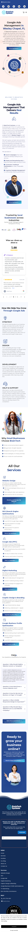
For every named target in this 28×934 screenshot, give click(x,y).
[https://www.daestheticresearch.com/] (14, 229)
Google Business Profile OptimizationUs (12, 886)
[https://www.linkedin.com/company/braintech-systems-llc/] (19, 6)
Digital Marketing (6, 881)
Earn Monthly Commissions (8, 891)
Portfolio (3, 858)
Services (3, 855)
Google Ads (4, 878)
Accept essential (14, 930)
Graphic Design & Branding (8, 883)
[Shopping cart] (23, 12)
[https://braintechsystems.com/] (7, 12)
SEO (2, 875)
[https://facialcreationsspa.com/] (24, 229)
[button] (26, 12)
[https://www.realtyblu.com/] (4, 229)
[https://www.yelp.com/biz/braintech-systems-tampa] (13, 6)
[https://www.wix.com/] (14, 913)
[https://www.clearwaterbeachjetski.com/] (18, 229)
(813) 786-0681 (7, 898)
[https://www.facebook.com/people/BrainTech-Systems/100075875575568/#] (3, 6)
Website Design (5, 873)
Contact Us (4, 866)
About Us (3, 863)
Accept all (14, 926)
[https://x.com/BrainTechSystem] (24, 6)
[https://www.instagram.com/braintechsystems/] (8, 6)
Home (2, 853)
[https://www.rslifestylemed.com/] (9, 229)
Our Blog (3, 861)
